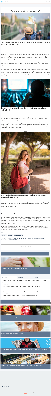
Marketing (4, 383)
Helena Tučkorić (4, 48)
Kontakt (3, 377)
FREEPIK (5, 241)
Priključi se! (4, 375)
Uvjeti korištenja (5, 381)
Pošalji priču (4, 373)
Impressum (4, 379)
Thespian (25, 393)
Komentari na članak (25, 246)
